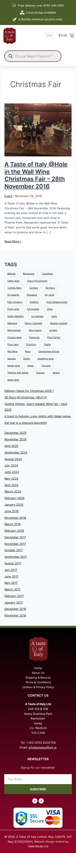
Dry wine (49, 294)
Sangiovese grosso (49, 351)
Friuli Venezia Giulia (56, 302)
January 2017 (13, 602)
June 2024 (11, 472)
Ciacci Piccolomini (37, 280)
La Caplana (37, 316)
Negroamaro (14, 330)
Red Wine (12, 351)
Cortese (33, 287)
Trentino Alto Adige (17, 372)
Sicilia (26, 358)
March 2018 (12, 524)
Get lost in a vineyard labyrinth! (25, 422)
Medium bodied (58, 323)
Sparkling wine (46, 358)
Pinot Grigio (53, 337)
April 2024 (11, 485)
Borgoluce (28, 273)
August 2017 (12, 563)
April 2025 (11, 446)
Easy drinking (14, 302)
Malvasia (12, 323)
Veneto (56, 372)
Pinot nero (13, 344)
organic (53, 330)
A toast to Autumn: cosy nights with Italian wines (37, 416)
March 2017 (12, 589)
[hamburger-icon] (49, 35)
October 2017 (13, 550)
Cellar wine (13, 280)
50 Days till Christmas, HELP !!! (25, 397)
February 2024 (14, 498)
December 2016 (15, 609)
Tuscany (40, 372)
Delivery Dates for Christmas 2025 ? (29, 390)
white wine (13, 379)
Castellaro (47, 273)
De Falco (50, 287)
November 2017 (15, 543)
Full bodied (33, 309)
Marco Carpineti (33, 323)
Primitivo (31, 344)
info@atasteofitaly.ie (42, 747)
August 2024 (13, 459)
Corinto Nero (14, 287)
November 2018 (15, 517)
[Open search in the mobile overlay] (33, 56)
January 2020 (13, 504)
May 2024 (11, 478)
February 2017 (14, 596)
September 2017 (15, 556)
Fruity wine (13, 309)
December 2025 (15, 432)
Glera (50, 309)
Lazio (54, 316)
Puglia (47, 344)
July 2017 (10, 570)
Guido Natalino (15, 316)
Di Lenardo (13, 294)
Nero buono (35, 330)
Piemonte (34, 337)
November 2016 (15, 615)
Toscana (45, 365)
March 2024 (12, 491)
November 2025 (15, 439)
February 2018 (14, 530)
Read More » (13, 241)
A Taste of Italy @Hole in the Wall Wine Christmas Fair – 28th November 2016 (36, 175)
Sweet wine (13, 365)
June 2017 (11, 576)
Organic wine (14, 337)
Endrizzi (34, 302)
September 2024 (15, 452)
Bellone (11, 273)
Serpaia (11, 358)
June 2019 (11, 511)
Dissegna (32, 294)
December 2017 (15, 537)
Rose (28, 351)
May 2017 (11, 582)
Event (8, 196)
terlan (30, 365)
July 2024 (11, 465)
